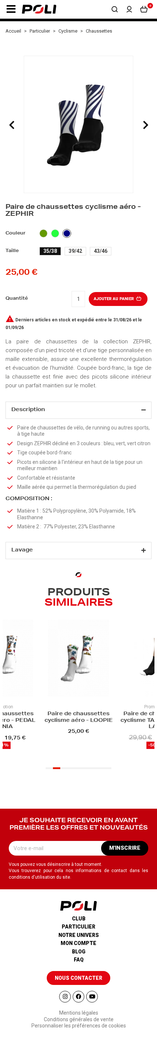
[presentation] (11, 125)
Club (78, 919)
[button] (11, 9)
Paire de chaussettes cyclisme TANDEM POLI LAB (103, 721)
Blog (78, 952)
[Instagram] (65, 997)
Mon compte (78, 943)
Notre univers (78, 935)
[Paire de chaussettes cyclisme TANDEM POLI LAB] (102, 659)
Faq (79, 960)
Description (28, 410)
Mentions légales (78, 1013)
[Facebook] (78, 997)
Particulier (78, 927)
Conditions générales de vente (79, 1019)
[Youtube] (92, 997)
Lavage (22, 550)
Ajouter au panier (114, 298)
